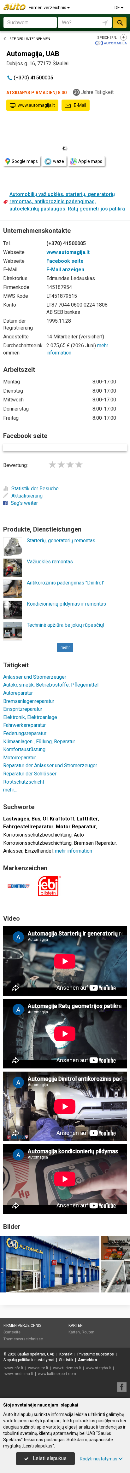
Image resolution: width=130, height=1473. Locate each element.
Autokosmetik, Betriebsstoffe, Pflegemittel (50, 685)
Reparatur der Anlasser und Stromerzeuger (50, 765)
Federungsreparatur (24, 733)
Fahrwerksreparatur (24, 725)
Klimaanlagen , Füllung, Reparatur (39, 742)
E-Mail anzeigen (65, 270)
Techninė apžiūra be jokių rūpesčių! (65, 625)
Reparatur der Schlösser (29, 774)
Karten (75, 1325)
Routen (88, 1332)
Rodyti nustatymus (98, 1458)
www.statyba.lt (98, 1368)
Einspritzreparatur (22, 709)
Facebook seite (65, 261)
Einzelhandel (39, 851)
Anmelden (87, 1360)
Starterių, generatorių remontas (61, 541)
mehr (65, 647)
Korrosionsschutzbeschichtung (37, 835)
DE (118, 7)
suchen (120, 22)
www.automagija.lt (36, 105)
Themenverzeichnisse (23, 1339)
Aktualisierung (27, 496)
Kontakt (66, 1354)
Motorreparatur (19, 758)
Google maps (25, 161)
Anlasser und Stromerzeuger (34, 677)
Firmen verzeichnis (48, 7)
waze (58, 161)
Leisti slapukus (49, 1458)
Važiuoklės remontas (50, 562)
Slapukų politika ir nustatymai (28, 1360)
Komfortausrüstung (24, 749)
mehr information (73, 851)
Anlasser (12, 851)
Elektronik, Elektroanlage (30, 717)
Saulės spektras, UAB (36, 1354)
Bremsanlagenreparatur (28, 701)
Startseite (12, 1332)
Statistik (66, 1360)
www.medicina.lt (18, 1374)
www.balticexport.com (57, 1374)
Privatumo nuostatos (95, 1354)
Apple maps (90, 161)
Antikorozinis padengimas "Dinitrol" (65, 583)
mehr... (10, 790)
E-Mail (79, 105)
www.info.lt (13, 1368)
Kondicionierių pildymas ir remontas (66, 604)
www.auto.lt (38, 1368)
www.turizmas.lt (67, 1368)
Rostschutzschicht (23, 782)
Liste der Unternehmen (28, 39)
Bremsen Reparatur (95, 843)
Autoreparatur (18, 693)
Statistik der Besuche (35, 489)
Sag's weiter (24, 503)
